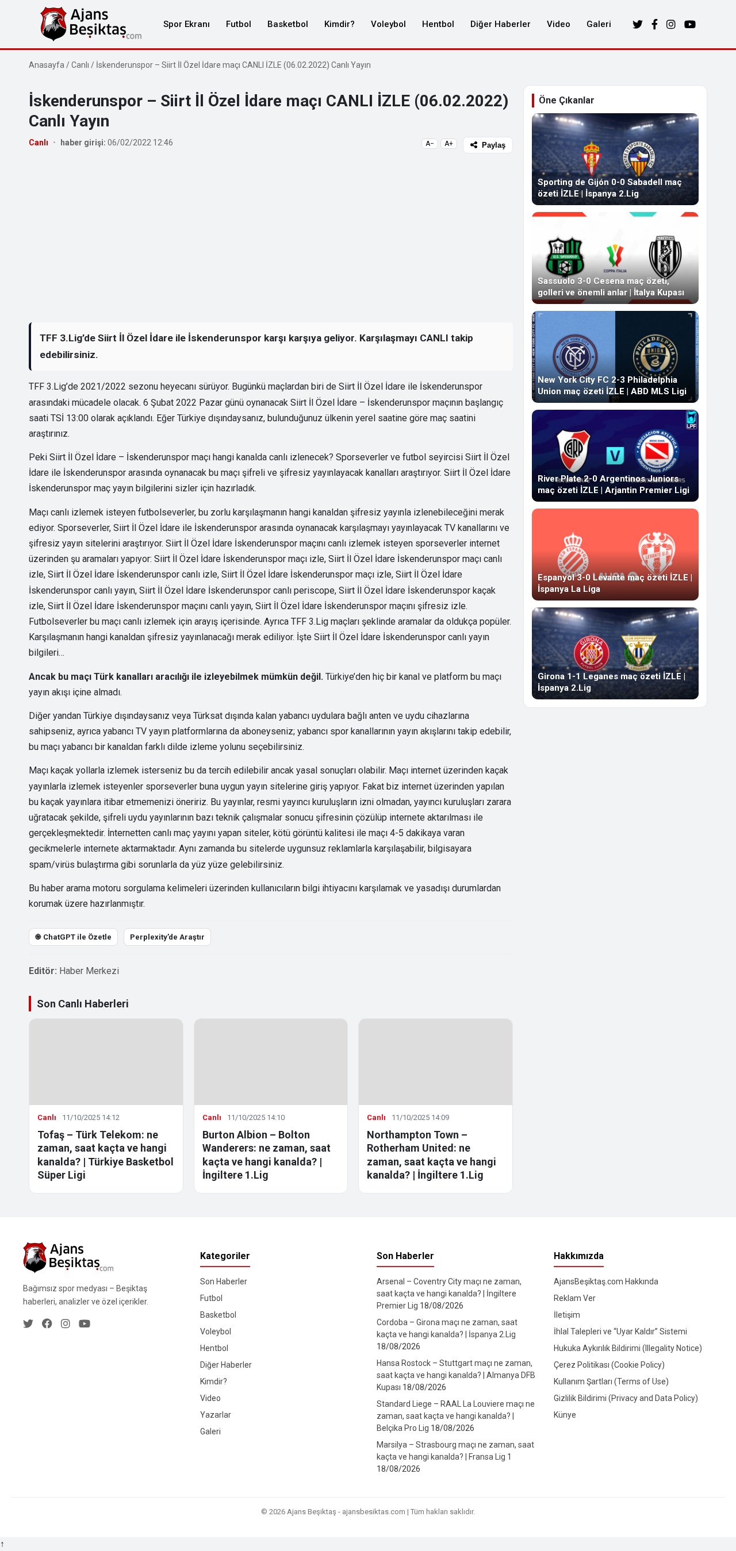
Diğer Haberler (500, 24)
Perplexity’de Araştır (167, 937)
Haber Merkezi (89, 970)
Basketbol (287, 24)
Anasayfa (46, 65)
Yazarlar (215, 1414)
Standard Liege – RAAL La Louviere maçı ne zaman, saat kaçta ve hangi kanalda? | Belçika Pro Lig (456, 1416)
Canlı (80, 65)
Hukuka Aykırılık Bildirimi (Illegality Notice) (628, 1348)
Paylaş (493, 145)
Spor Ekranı (186, 24)
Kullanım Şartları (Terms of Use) (611, 1381)
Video (558, 24)
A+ (448, 144)
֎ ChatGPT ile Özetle (73, 937)
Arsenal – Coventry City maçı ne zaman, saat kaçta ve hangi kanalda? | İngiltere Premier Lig (449, 1293)
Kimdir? (339, 24)
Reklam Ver (575, 1298)
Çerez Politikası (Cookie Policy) (609, 1364)
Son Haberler (223, 1281)
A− (429, 144)
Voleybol (388, 24)
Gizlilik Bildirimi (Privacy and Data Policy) (626, 1398)
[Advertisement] (271, 237)
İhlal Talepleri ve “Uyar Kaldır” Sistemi (620, 1331)
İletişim (567, 1314)
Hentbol (438, 24)
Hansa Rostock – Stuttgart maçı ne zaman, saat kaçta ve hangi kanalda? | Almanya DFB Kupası (456, 1375)
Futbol (238, 24)
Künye (565, 1414)
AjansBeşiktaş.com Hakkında (606, 1281)
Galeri (598, 24)
